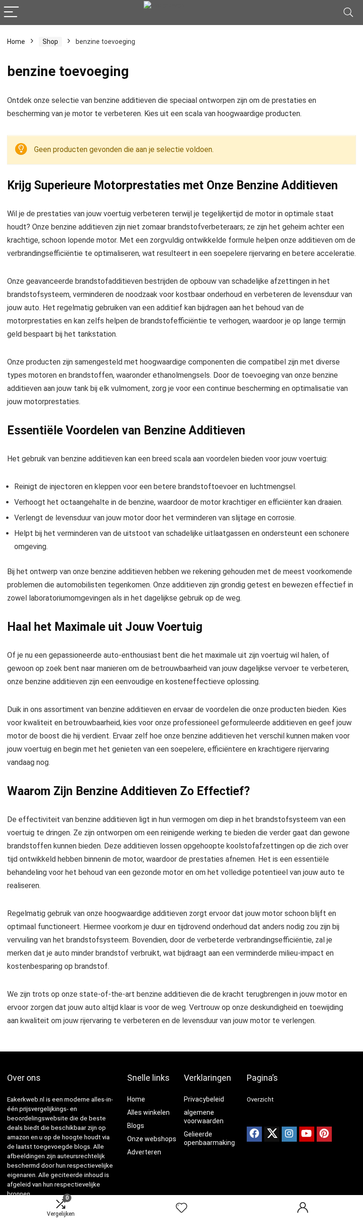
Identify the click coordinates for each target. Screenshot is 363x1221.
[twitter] (271, 1134)
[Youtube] (306, 1134)
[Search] (348, 12)
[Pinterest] (324, 1134)
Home (16, 41)
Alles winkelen (148, 1112)
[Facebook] (254, 1134)
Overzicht (260, 1099)
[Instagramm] (289, 1134)
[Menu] (11, 12)
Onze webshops (151, 1139)
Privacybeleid (204, 1099)
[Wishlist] (181, 1208)
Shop (50, 41)
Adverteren (144, 1152)
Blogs (135, 1125)
